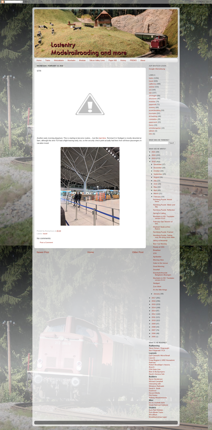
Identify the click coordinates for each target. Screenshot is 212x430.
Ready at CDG (158, 247)
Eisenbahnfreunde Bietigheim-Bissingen (162, 274)
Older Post (137, 252)
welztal (151, 87)
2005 (154, 337)
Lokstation (153, 119)
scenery (152, 107)
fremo (151, 125)
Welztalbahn (59, 60)
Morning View (158, 260)
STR (155, 253)
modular (152, 101)
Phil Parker (153, 395)
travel (45, 234)
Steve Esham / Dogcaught (159, 348)
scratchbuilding (155, 110)
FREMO (133, 60)
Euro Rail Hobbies (156, 410)
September (158, 174)
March (156, 193)
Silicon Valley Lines (97, 60)
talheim (152, 131)
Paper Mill (113, 60)
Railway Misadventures (158, 398)
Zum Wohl (157, 286)
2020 (154, 155)
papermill (152, 104)
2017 (154, 298)
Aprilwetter (157, 257)
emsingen (153, 96)
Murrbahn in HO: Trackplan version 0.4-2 (163, 279)
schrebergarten (155, 128)
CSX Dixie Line (154, 369)
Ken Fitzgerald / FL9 (157, 350)
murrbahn (153, 113)
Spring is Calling (159, 213)
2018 (154, 162)
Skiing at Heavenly (160, 240)
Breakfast (156, 250)
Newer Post (43, 252)
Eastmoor (152, 391)
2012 (154, 314)
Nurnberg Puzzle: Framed (163, 232)
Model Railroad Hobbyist (158, 405)
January (157, 294)
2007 (154, 330)
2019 (154, 158)
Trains (47, 60)
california (152, 84)
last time (102, 138)
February (157, 197)
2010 (154, 320)
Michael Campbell (156, 381)
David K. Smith (154, 388)
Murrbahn (71, 60)
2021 (154, 152)
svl (150, 90)
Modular (82, 60)
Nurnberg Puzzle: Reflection (164, 210)
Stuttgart (156, 283)
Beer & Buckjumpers (157, 372)
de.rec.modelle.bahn (157, 403)
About (142, 60)
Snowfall (156, 270)
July (155, 181)
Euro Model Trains (156, 412)
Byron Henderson (156, 379)
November (158, 168)
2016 (154, 301)
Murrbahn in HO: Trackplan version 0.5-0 (163, 217)
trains (151, 78)
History (123, 60)
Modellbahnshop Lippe (158, 417)
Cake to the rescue (160, 263)
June (156, 184)
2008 (154, 327)
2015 (154, 304)
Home (39, 60)
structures (153, 99)
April (156, 190)
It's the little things (160, 290)
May (155, 187)
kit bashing (153, 116)
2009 (154, 324)
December (158, 164)
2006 (154, 333)
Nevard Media (154, 393)
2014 (154, 307)
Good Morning (158, 266)
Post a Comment (46, 242)
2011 (154, 317)
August (156, 177)
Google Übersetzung (157, 69)
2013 (154, 311)
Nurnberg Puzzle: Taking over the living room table (164, 236)
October (157, 171)
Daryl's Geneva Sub (156, 374)
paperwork (153, 122)
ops (150, 93)
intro (150, 134)
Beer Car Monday (160, 244)
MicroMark (153, 415)
